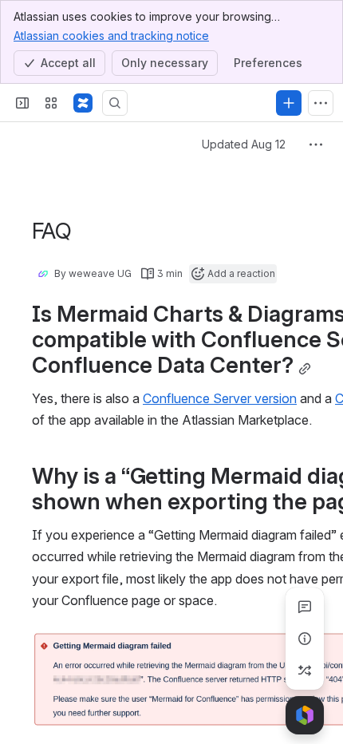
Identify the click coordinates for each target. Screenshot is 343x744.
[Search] (115, 103)
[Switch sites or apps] (51, 103)
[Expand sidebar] (22, 103)
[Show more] (320, 103)
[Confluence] (83, 103)
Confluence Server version (220, 398)
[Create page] (304, 670)
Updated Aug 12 (244, 144)
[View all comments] (304, 606)
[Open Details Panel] (304, 638)
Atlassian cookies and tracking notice (111, 35)
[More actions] (316, 144)
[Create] (289, 103)
